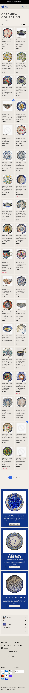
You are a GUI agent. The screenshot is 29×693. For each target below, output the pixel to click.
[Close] (26, 334)
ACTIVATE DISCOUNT (14, 357)
